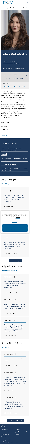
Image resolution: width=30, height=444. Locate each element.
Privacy (18, 434)
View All (25, 75)
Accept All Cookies (15, 229)
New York (5, 61)
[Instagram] (2, 426)
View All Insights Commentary (9, 270)
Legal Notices (5, 434)
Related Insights (7, 86)
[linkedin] (4, 426)
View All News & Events (7, 347)
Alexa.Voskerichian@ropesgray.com (11, 63)
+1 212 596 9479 (13, 61)
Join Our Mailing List (22, 432)
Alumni (18, 429)
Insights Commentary (19, 86)
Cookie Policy (5, 432)
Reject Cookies (15, 225)
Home (3, 8)
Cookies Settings (15, 222)
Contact (3, 437)
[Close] (27, 212)
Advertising (4, 429)
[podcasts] (7, 426)
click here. (18, 218)
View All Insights (5, 184)
